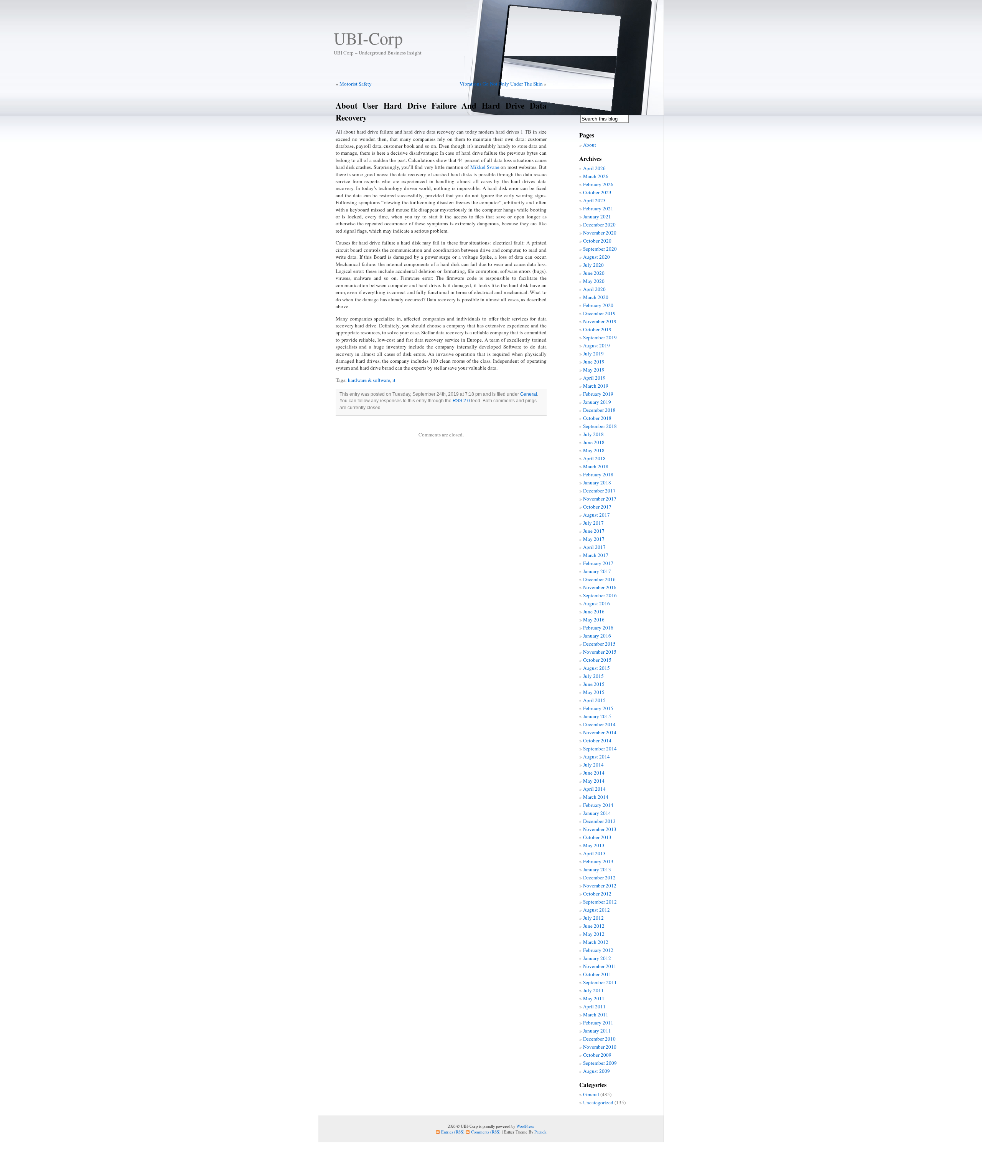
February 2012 (598, 950)
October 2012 (597, 893)
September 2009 (600, 1062)
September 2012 (600, 901)
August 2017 (596, 514)
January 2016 (597, 635)
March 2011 (595, 1014)
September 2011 (600, 982)
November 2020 (599, 232)
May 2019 (594, 369)
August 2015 (596, 667)
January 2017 (597, 571)
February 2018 (598, 474)
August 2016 (596, 603)
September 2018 (600, 426)
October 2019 (597, 329)
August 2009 (596, 1070)
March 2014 (595, 796)
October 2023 (597, 192)
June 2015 (594, 684)
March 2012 (595, 942)
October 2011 (597, 974)
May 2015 (594, 692)
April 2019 (594, 377)
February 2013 (598, 861)
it (393, 380)
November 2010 (599, 1046)
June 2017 (594, 530)
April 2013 (594, 853)
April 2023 (594, 200)
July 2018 (593, 434)
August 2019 (596, 345)
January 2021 (597, 216)
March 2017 (595, 555)
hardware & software (369, 380)
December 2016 (599, 579)
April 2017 (594, 547)
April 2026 (594, 168)
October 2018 (597, 418)
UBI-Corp (368, 38)
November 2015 (599, 651)
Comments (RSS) (486, 1132)
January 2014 (597, 813)
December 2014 (599, 724)
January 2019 (597, 401)
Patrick (540, 1132)
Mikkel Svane (484, 167)
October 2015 (597, 659)
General (528, 394)
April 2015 (594, 700)
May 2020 (594, 281)
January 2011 (597, 1030)
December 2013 (599, 821)
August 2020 (596, 256)
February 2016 (598, 627)
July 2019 (593, 353)
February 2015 (598, 708)
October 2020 (597, 240)
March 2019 (595, 385)
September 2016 (600, 595)
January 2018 (597, 482)
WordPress (525, 1126)
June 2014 (594, 772)
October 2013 (597, 837)
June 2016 (594, 611)
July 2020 (593, 264)
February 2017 (598, 563)
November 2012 (599, 885)
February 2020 (598, 305)
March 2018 (595, 466)
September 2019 (600, 337)
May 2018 (594, 450)
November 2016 (599, 587)
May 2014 (594, 780)
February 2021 (598, 208)
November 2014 (599, 732)
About (589, 144)
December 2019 (599, 313)
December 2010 (599, 1038)
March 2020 (595, 297)
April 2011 (594, 1006)
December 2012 (599, 877)
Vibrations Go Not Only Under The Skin (501, 83)
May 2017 (594, 538)
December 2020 (599, 224)
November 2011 (599, 966)
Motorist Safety (355, 83)
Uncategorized (598, 1102)
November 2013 (599, 829)
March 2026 (595, 176)
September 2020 (600, 248)
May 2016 (594, 619)
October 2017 (597, 506)
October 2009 (597, 1054)
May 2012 (594, 933)
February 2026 (598, 184)
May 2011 (594, 998)
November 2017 (599, 498)
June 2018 (594, 442)
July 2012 (593, 917)
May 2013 (594, 845)
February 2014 (598, 804)
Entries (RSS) (453, 1132)
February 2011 (598, 1022)
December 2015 (599, 643)
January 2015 (597, 716)
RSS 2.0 (461, 400)
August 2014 (596, 756)
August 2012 (596, 909)
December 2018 (599, 409)
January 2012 (597, 958)
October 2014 (597, 740)
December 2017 (599, 490)
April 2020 (594, 289)
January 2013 (597, 869)
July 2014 (593, 764)
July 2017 (593, 522)
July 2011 (593, 990)
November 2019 (599, 321)
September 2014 (600, 748)
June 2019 (594, 361)
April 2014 (594, 788)
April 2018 (594, 458)
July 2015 (593, 675)
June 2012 (594, 925)
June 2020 (594, 272)
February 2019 (598, 393)
